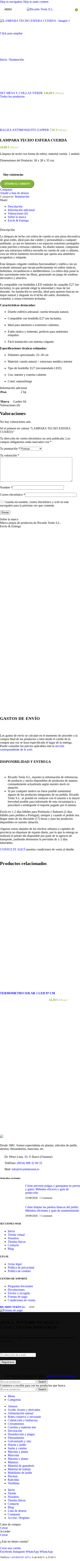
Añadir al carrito (17, 183)
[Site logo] (40, 9)
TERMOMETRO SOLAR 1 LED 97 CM (27, 993)
